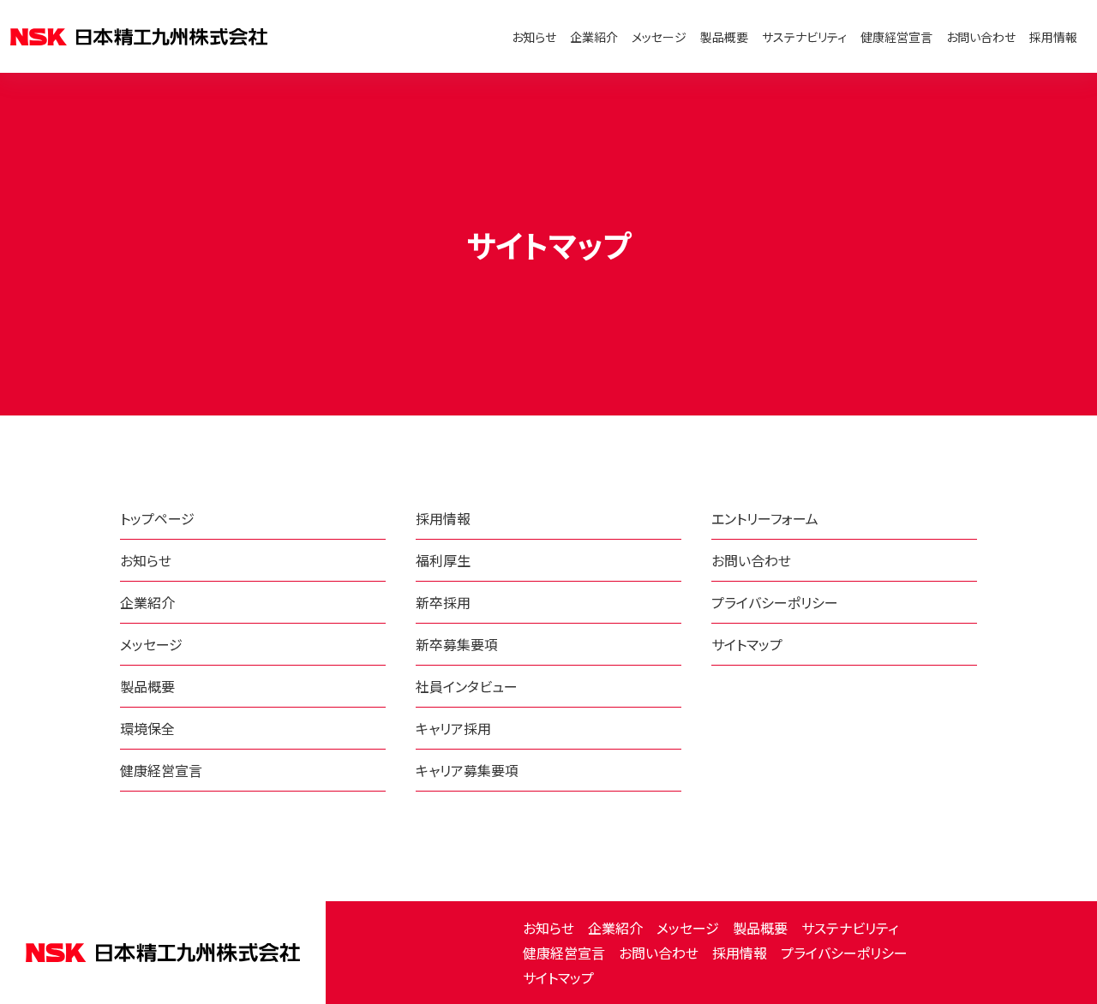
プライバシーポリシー (844, 952)
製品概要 (724, 36)
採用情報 (1053, 36)
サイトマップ (558, 977)
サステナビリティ (804, 36)
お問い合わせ (981, 36)
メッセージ (659, 36)
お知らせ (534, 36)
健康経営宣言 (896, 36)
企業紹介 (594, 36)
